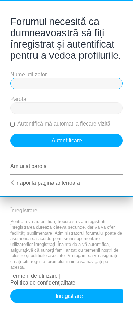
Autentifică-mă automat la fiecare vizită (63, 124)
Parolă (18, 99)
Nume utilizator (28, 74)
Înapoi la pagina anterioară (47, 183)
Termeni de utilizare (34, 276)
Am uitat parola (28, 166)
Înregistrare (69, 296)
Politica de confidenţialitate (42, 283)
